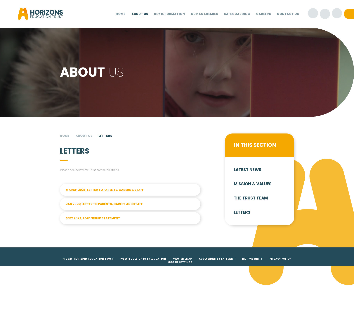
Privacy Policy (280, 258)
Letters (105, 136)
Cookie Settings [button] (180, 262)
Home (65, 136)
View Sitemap (182, 258)
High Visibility (252, 258)
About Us (84, 136)
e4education (156, 258)
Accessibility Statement (217, 258)
